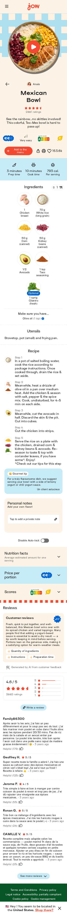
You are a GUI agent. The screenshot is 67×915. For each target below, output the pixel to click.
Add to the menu (20, 151)
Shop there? (44, 910)
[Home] (33, 6)
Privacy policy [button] (47, 890)
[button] (6, 6)
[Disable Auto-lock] (45, 541)
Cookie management (43, 899)
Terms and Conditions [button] (24, 890)
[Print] (43, 151)
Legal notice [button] (13, 894)
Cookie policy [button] (20, 899)
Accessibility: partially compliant (42, 894)
